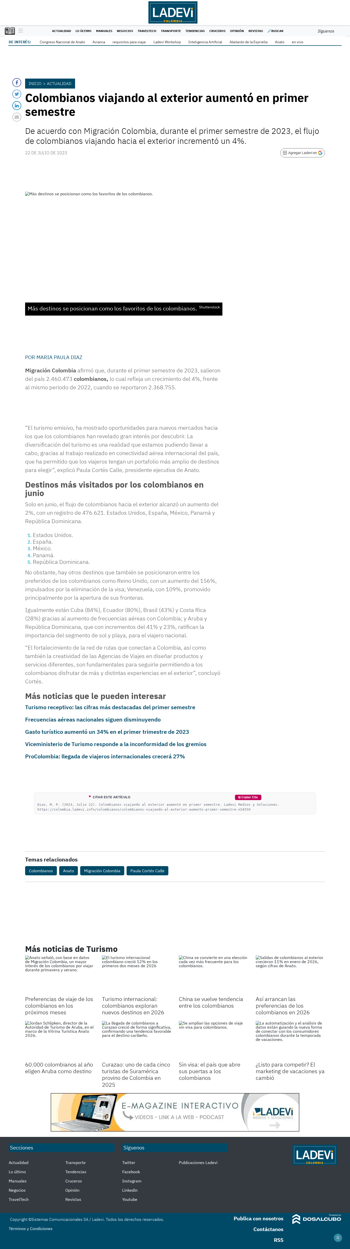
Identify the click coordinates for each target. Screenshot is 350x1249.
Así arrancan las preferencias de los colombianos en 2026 (283, 1005)
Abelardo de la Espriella (248, 42)
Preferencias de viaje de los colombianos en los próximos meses (59, 1005)
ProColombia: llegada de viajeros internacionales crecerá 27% (105, 756)
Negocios (125, 31)
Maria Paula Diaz (59, 357)
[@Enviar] (16, 117)
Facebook (131, 1171)
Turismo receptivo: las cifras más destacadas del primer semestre (110, 707)
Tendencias (195, 31)
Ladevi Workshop (167, 42)
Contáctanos (268, 1229)
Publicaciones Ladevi (198, 1162)
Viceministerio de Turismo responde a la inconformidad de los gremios (116, 744)
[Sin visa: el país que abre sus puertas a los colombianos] (213, 1040)
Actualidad (61, 31)
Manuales (104, 31)
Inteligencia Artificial (205, 42)
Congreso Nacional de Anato (62, 42)
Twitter (128, 1162)
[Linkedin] (16, 105)
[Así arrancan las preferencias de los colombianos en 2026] (290, 974)
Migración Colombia (102, 870)
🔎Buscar (275, 31)
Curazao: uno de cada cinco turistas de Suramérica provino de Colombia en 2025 (136, 1074)
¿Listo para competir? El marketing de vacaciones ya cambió (290, 1071)
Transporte (171, 31)
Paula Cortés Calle (147, 870)
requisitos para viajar (129, 42)
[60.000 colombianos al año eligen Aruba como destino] (59, 1040)
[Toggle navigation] (19, 31)
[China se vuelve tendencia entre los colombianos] (213, 974)
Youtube (129, 1199)
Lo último (83, 31)
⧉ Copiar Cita (248, 797)
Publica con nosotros (258, 1218)
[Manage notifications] (338, 1238)
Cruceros (217, 31)
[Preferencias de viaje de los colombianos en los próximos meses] (59, 974)
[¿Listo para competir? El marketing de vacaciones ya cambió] (290, 1040)
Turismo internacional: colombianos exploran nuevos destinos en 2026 (133, 1005)
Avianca (98, 42)
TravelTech (147, 31)
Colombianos (41, 870)
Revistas (256, 31)
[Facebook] (16, 82)
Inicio (35, 83)
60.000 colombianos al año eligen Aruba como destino (59, 1068)
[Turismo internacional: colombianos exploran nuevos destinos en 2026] (136, 974)
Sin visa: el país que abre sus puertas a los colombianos (209, 1071)
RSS (278, 1239)
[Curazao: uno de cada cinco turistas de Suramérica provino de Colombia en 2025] (136, 1040)
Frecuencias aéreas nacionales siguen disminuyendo (93, 719)
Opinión (237, 31)
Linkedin (130, 1190)
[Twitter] (16, 94)
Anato (279, 42)
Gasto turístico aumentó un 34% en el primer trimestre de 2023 (107, 731)
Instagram (131, 1180)
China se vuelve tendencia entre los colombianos (211, 1002)
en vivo (297, 42)
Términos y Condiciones (31, 1228)
